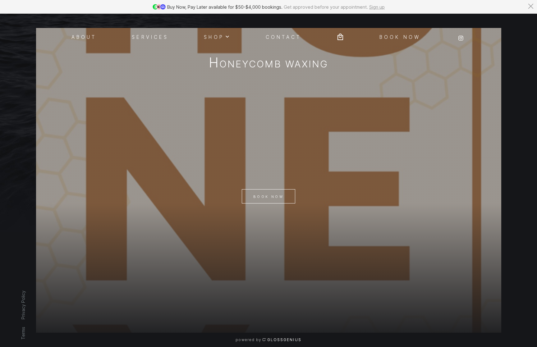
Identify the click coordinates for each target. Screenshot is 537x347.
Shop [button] (214, 36)
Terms (22, 333)
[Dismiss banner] (531, 6)
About (84, 36)
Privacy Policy (22, 304)
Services (150, 36)
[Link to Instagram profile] (461, 36)
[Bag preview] (340, 36)
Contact (283, 36)
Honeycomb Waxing (268, 64)
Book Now (268, 196)
